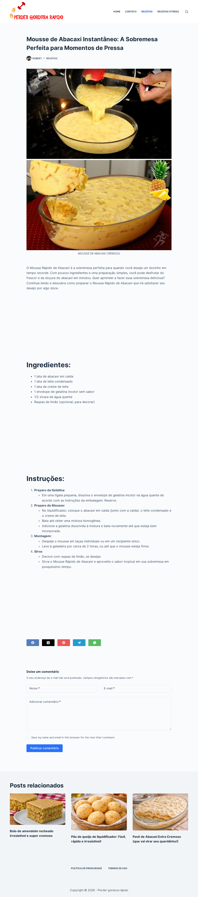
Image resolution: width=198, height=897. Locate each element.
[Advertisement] (99, 322)
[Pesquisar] (186, 11)
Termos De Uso (117, 868)
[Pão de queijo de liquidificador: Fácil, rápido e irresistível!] (99, 811)
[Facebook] (32, 642)
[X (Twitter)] (48, 642)
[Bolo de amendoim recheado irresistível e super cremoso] (37, 809)
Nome (34, 688)
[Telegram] (79, 642)
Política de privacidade (86, 868)
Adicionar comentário (45, 702)
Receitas (147, 11)
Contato (131, 11)
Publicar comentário (44, 748)
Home (116, 11)
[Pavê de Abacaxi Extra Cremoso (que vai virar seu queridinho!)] (160, 811)
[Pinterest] (63, 642)
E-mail (109, 688)
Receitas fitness (168, 11)
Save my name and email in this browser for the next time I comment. (73, 737)
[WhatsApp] (94, 642)
